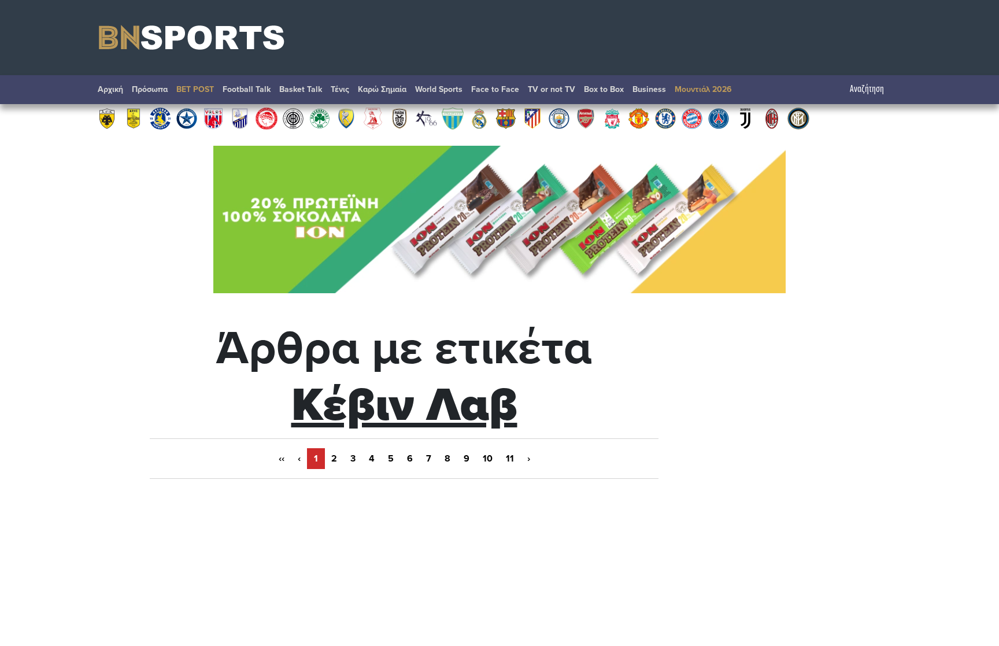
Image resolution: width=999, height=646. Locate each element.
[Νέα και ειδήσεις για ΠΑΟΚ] (399, 118)
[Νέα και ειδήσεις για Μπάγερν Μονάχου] (692, 118)
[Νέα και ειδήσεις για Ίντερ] (798, 118)
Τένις (340, 89)
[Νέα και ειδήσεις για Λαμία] (240, 118)
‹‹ (281, 458)
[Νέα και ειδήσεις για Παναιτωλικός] (346, 118)
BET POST (195, 89)
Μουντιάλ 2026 (703, 89)
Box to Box (604, 89)
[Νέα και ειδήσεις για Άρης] (134, 118)
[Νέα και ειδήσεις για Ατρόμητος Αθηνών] (187, 118)
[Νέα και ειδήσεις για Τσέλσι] (665, 118)
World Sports (438, 89)
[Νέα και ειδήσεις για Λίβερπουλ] (612, 118)
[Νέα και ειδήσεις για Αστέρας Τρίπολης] (160, 118)
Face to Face (495, 89)
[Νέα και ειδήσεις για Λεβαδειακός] (453, 118)
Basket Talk (300, 89)
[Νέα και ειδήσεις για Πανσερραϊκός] (373, 118)
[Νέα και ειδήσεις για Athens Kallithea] (426, 118)
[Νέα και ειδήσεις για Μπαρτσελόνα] (506, 118)
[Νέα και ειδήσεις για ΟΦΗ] (293, 118)
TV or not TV (551, 89)
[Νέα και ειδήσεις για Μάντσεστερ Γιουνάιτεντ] (639, 118)
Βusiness (649, 89)
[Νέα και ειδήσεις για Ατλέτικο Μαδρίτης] (532, 118)
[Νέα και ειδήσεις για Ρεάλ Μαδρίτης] (479, 118)
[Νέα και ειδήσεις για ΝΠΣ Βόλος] (213, 118)
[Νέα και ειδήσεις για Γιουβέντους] (745, 118)
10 (488, 458)
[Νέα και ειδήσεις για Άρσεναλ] (586, 118)
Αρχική (110, 89)
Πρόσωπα (150, 89)
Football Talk (247, 89)
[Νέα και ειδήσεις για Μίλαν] (772, 118)
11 (510, 458)
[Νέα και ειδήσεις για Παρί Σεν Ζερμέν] (719, 118)
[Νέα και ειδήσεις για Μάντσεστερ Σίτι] (559, 118)
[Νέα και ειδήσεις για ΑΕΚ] (107, 118)
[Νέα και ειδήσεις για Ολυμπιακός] (267, 118)
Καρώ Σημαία (382, 89)
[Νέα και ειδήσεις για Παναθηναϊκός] (320, 118)
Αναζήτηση (867, 89)
